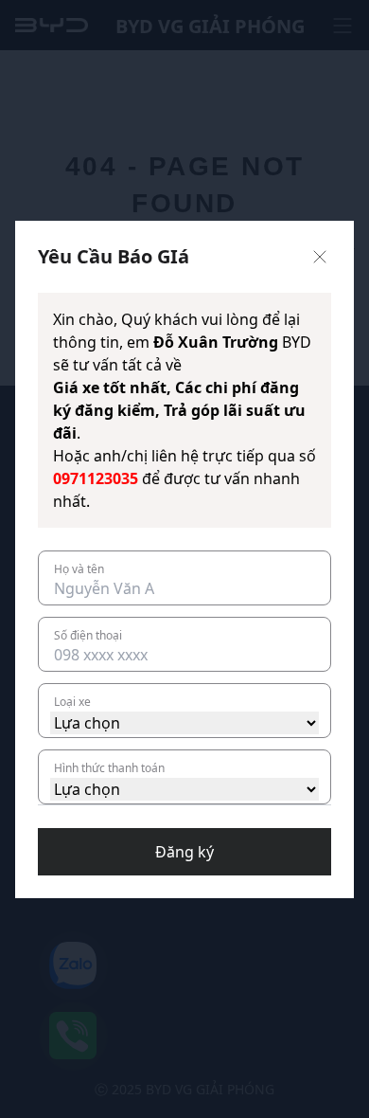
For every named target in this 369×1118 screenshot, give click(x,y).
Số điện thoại (88, 635)
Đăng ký (184, 851)
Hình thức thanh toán (109, 768)
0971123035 (95, 478)
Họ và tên (79, 569)
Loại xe (72, 702)
